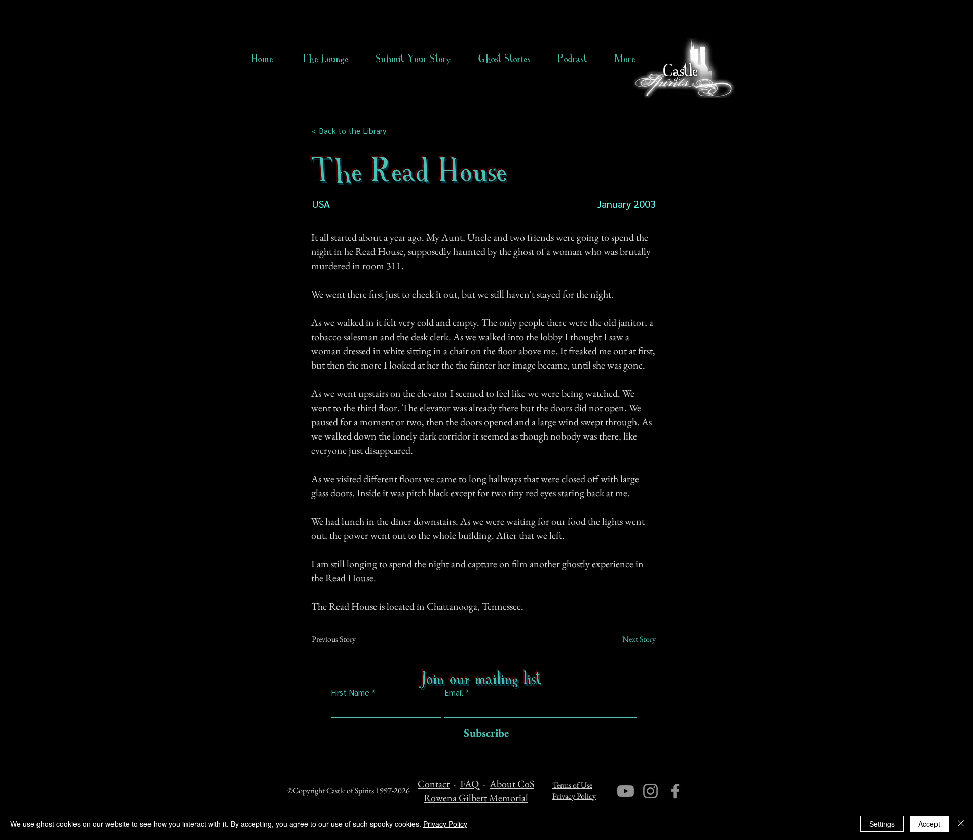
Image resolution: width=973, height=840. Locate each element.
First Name (350, 692)
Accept (929, 824)
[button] (504, 58)
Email (453, 692)
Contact (434, 783)
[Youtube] (625, 791)
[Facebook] (675, 791)
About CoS (512, 783)
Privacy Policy (574, 796)
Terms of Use (572, 785)
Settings (882, 824)
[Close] (961, 824)
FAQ (469, 783)
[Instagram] (650, 791)
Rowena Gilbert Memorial (476, 798)
